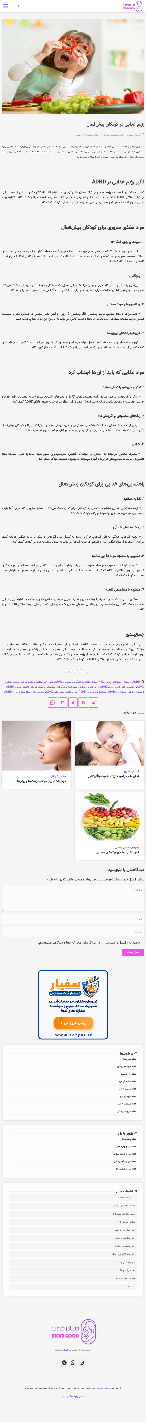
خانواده (135, 848)
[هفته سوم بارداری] (73, 1097)
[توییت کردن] (73, 702)
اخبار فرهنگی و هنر (126, 1262)
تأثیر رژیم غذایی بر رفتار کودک (37, 682)
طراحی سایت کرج (126, 1222)
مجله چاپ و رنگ (127, 1270)
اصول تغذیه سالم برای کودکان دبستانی (117, 852)
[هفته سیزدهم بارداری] (73, 1112)
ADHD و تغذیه (132, 682)
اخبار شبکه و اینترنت (125, 1246)
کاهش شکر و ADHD (17, 687)
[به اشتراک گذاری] (83, 702)
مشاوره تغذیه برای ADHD (93, 692)
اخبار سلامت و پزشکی (124, 1238)
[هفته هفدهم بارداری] (73, 1104)
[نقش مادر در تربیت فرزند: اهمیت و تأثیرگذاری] (109, 723)
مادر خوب (103, 1388)
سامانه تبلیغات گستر (124, 1198)
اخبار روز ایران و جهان (124, 1230)
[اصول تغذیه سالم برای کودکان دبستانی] (109, 794)
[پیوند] (132, 6)
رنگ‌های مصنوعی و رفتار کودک (48, 687)
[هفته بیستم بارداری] (73, 1089)
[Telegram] (64, 1363)
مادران (127, 771)
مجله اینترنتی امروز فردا (124, 1214)
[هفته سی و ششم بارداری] (73, 1169)
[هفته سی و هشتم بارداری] (73, 1154)
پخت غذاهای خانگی (86, 682)
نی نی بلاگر (129, 1287)
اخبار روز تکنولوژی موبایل (123, 1254)
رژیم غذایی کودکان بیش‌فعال (82, 687)
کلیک (66, 1350)
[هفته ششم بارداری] (73, 1082)
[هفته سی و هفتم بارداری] (73, 1162)
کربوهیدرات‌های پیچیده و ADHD (126, 692)
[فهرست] (6, 6)
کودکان (105, 135)
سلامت (115, 135)
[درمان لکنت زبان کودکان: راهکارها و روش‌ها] (36, 723)
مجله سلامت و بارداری (124, 1206)
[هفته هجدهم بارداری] (73, 1067)
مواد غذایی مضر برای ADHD (61, 692)
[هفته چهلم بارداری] (73, 1139)
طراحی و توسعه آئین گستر (73, 1396)
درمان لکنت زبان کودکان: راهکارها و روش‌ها (41, 781)
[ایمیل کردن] (93, 702)
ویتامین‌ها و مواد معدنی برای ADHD (24, 692)
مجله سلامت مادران (125, 1279)
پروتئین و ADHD (64, 682)
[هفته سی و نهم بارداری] (73, 1147)
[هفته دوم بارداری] (73, 1059)
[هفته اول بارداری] (73, 1074)
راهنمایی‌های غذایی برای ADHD (117, 687)
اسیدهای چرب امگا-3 (110, 682)
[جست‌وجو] (18, 6)
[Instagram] (82, 1363)
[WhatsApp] (73, 1363)
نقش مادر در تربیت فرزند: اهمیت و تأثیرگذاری (113, 776)
